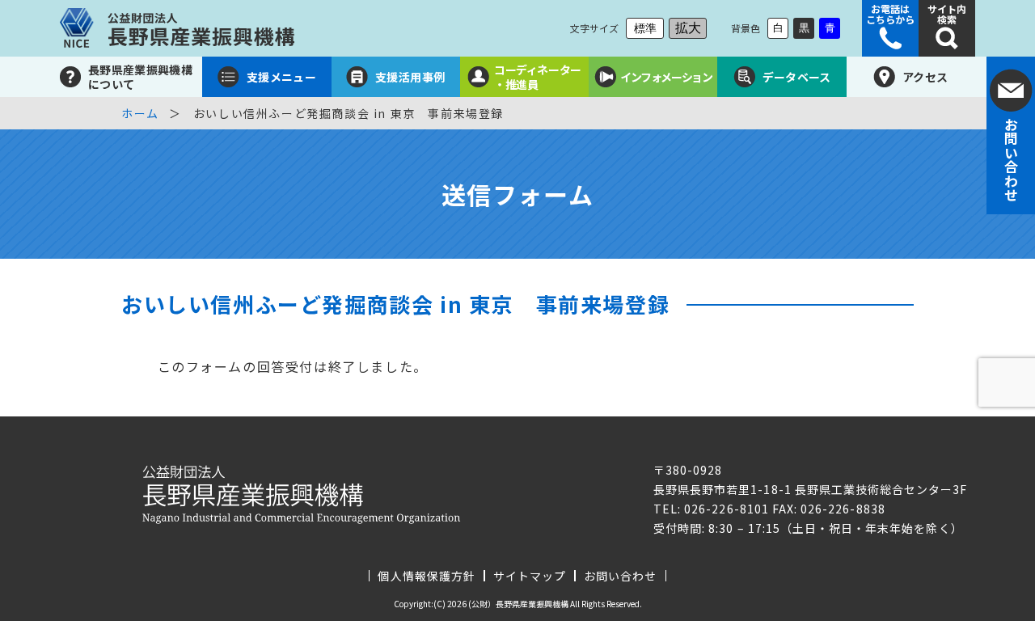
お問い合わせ (620, 575)
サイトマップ (529, 575)
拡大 (688, 28)
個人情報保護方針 (426, 575)
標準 (645, 28)
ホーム (140, 113)
